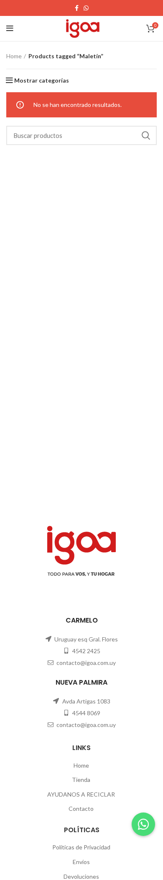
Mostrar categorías (41, 80)
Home (14, 56)
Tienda (81, 779)
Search (145, 135)
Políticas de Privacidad (81, 847)
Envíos (81, 861)
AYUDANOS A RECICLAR (81, 794)
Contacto (81, 808)
